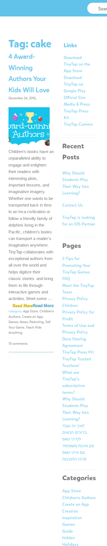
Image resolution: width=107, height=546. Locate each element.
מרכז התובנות (74, 459)
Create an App (32, 317)
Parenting (36, 322)
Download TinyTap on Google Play (75, 84)
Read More (43, 305)
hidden (68, 538)
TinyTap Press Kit (78, 352)
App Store (30, 311)
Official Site (75, 97)
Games (13, 322)
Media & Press (77, 104)
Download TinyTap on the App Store (77, 64)
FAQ (66, 278)
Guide (67, 531)
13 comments (18, 343)
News (24, 322)
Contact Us (72, 205)
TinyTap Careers (78, 124)
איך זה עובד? (73, 426)
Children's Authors (79, 497)
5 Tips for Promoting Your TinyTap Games (76, 265)
